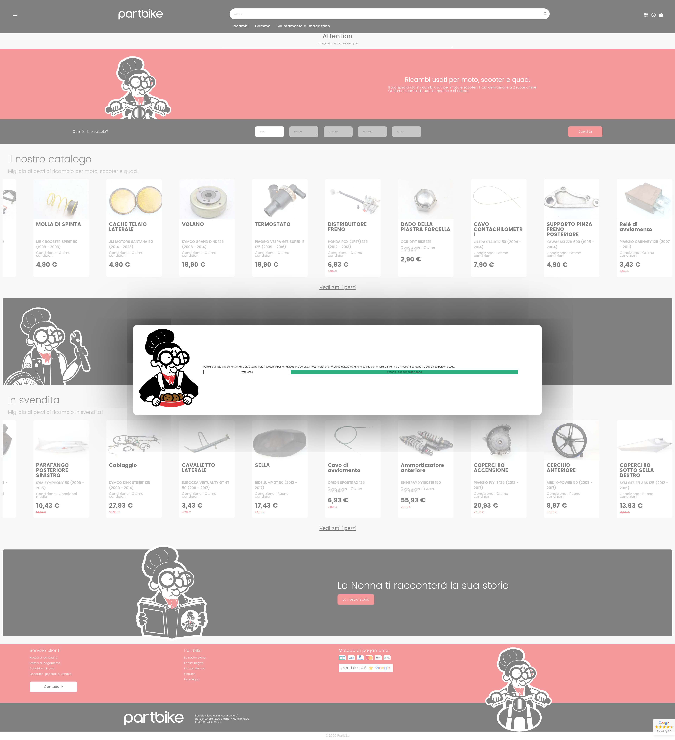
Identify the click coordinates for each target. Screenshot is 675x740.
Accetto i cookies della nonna (404, 372)
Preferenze (246, 372)
